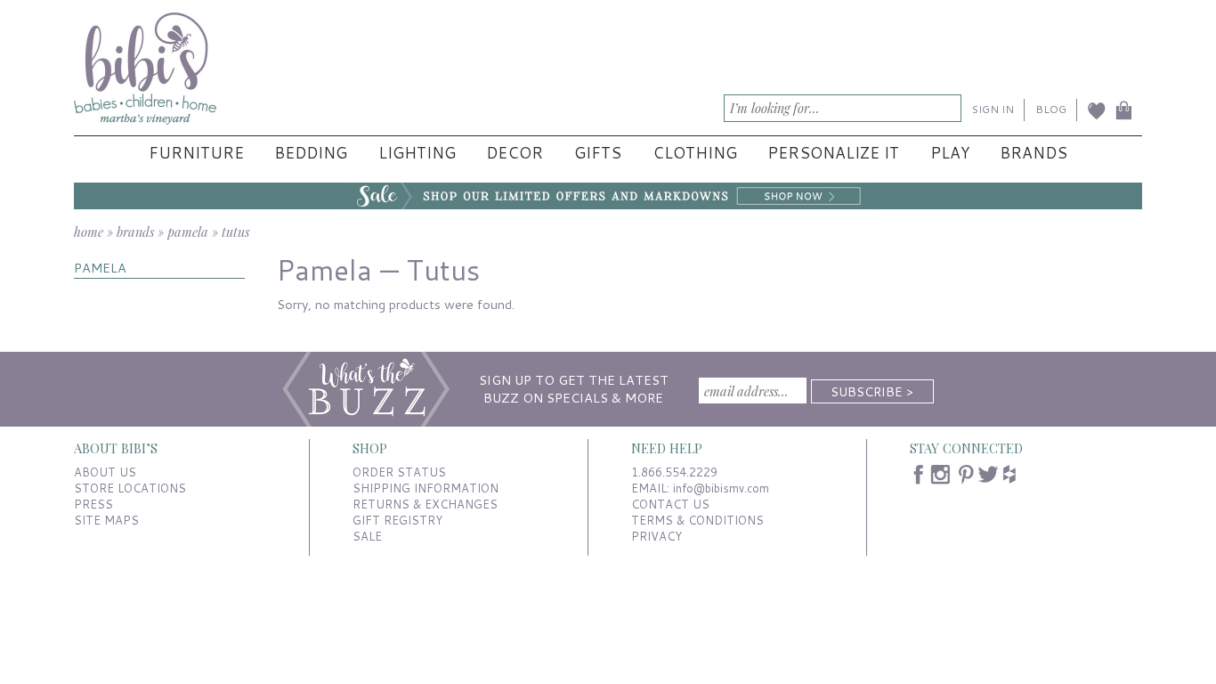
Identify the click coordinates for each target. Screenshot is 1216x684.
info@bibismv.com (721, 488)
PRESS (93, 504)
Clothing (695, 153)
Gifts (597, 153)
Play (949, 153)
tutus (235, 231)
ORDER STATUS (399, 472)
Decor (514, 153)
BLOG (1050, 109)
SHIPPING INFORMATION (426, 488)
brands (135, 231)
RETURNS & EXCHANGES (425, 504)
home (88, 231)
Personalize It (833, 153)
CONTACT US (670, 504)
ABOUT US (105, 472)
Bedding (310, 153)
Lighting (417, 153)
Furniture (196, 153)
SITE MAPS (106, 520)
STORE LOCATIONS (130, 488)
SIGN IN (993, 109)
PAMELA (100, 267)
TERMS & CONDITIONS (697, 520)
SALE (367, 536)
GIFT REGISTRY (397, 520)
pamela (187, 231)
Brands (1033, 153)
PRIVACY (656, 536)
